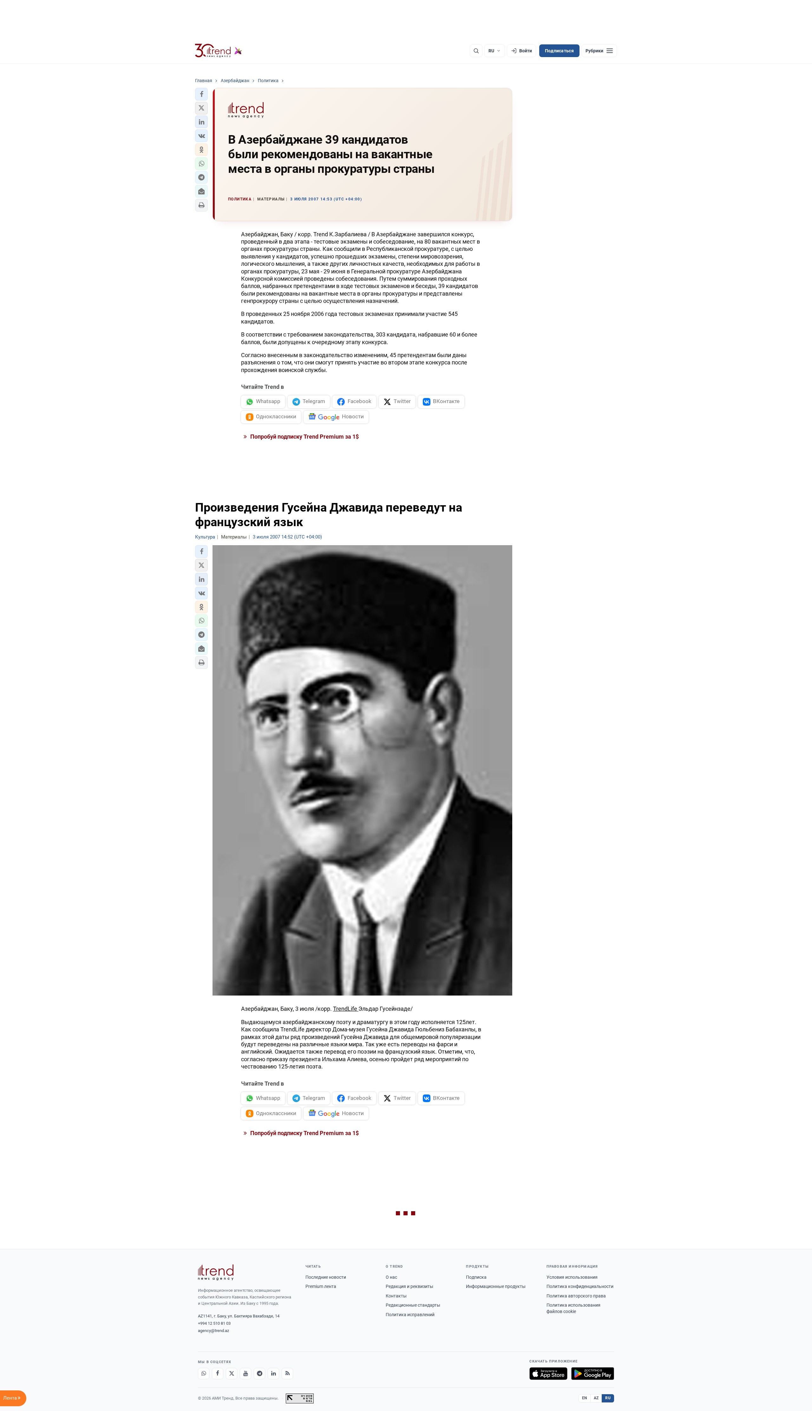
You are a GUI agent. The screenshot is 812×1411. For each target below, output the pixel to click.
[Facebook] (217, 1373)
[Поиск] (476, 50)
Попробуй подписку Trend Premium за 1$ (304, 436)
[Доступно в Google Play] (592, 1373)
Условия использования (572, 1277)
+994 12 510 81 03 (214, 1323)
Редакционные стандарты (413, 1305)
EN (584, 1398)
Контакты (396, 1295)
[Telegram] (259, 1373)
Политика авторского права (576, 1295)
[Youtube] (245, 1373)
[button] (201, 94)
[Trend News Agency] (215, 1272)
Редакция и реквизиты (409, 1286)
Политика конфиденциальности (580, 1286)
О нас (391, 1277)
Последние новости (325, 1277)
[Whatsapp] (203, 1373)
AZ (596, 1398)
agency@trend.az (213, 1330)
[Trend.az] (218, 51)
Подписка (476, 1277)
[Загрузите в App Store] (548, 1373)
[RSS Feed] (287, 1373)
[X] (231, 1373)
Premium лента (320, 1286)
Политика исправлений (410, 1314)
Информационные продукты (496, 1286)
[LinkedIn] (273, 1373)
